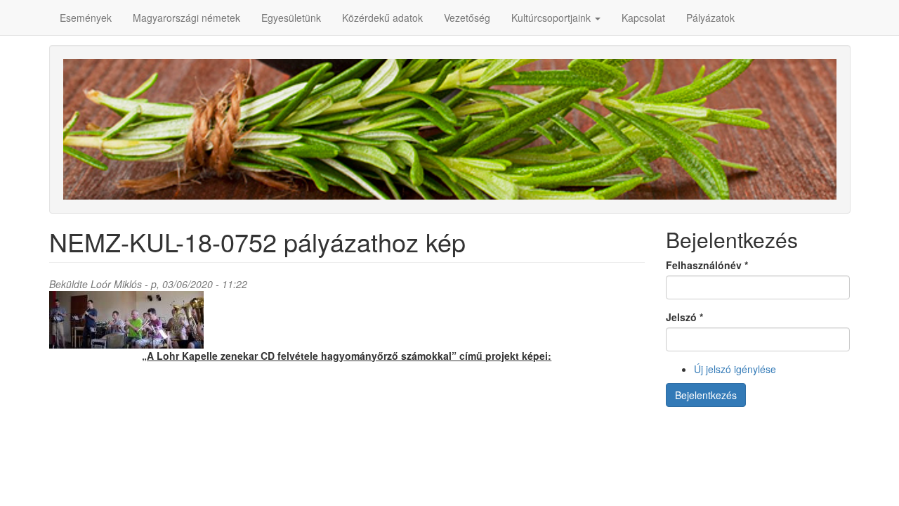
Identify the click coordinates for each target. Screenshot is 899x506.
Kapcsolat (643, 18)
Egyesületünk (291, 18)
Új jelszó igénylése (735, 369)
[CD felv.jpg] (347, 320)
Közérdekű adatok (382, 18)
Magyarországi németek (186, 18)
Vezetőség (467, 18)
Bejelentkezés (706, 395)
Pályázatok (710, 18)
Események (86, 18)
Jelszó (684, 317)
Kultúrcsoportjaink (552, 18)
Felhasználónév (707, 265)
